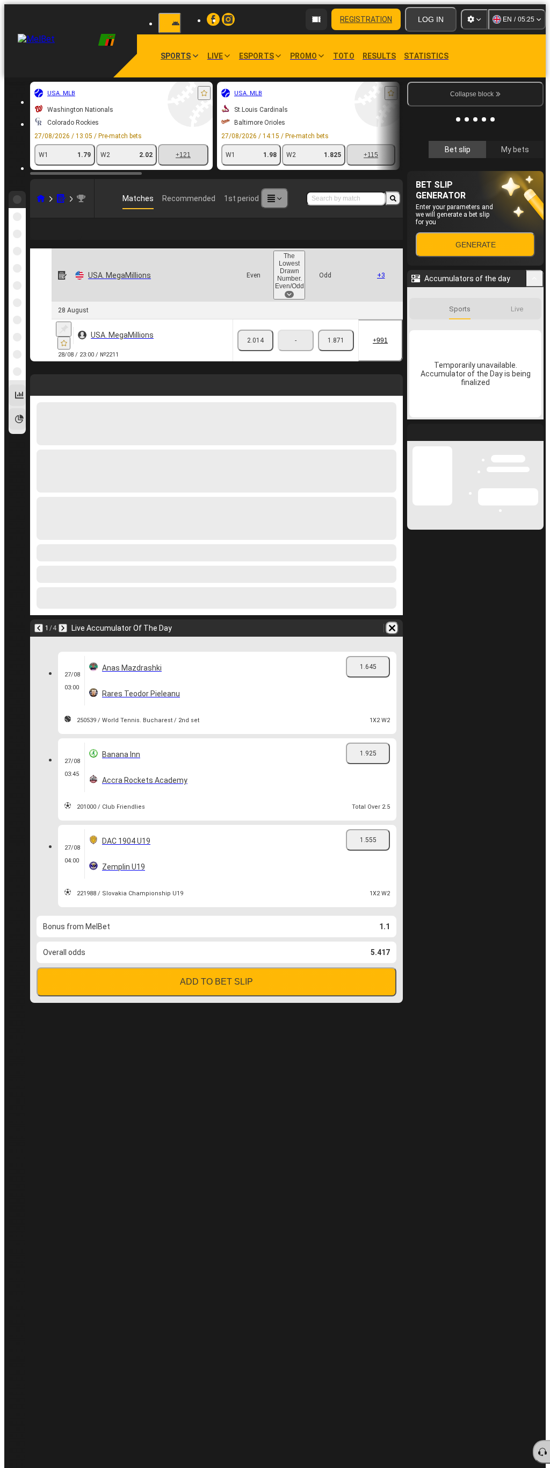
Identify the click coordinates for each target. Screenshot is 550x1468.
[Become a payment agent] (316, 19)
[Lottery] (61, 198)
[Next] (63, 628)
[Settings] (474, 19)
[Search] (393, 198)
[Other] (274, 198)
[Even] (255, 340)
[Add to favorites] (204, 93)
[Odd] (336, 340)
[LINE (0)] (40, 198)
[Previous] (38, 628)
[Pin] (63, 329)
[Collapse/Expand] (535, 439)
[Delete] (392, 628)
